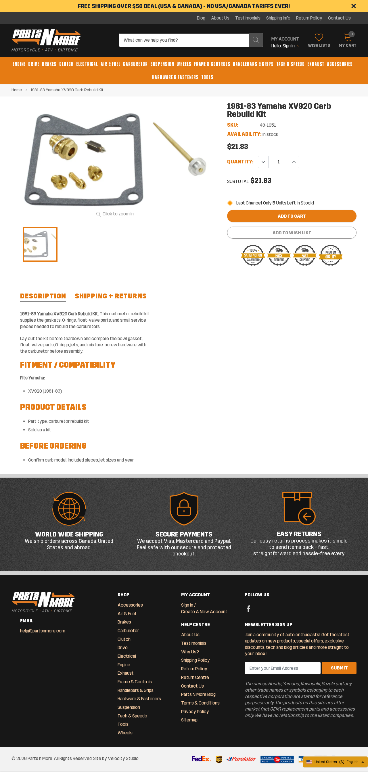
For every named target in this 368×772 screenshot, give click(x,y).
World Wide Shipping (69, 534)
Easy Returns (299, 534)
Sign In (187, 605)
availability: (244, 134)
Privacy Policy (195, 711)
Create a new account (204, 611)
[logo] (46, 40)
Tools (207, 77)
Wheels (184, 64)
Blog (201, 18)
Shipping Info (278, 18)
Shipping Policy (195, 660)
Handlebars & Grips (253, 64)
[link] (40, 244)
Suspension (162, 64)
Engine (19, 64)
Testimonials (247, 18)
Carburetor (135, 64)
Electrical (87, 64)
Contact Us (339, 18)
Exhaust (315, 64)
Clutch (66, 64)
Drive (33, 64)
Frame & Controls (212, 64)
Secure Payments (184, 534)
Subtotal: (238, 181)
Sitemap (189, 720)
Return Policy (309, 18)
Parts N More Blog (198, 694)
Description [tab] (43, 296)
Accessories (340, 64)
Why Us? (190, 652)
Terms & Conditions (200, 703)
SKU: (232, 125)
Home (17, 89)
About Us (220, 18)
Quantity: (240, 162)
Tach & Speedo (290, 64)
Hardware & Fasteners (175, 77)
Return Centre (195, 677)
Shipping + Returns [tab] (111, 296)
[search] (256, 40)
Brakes (49, 64)
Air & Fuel (110, 64)
